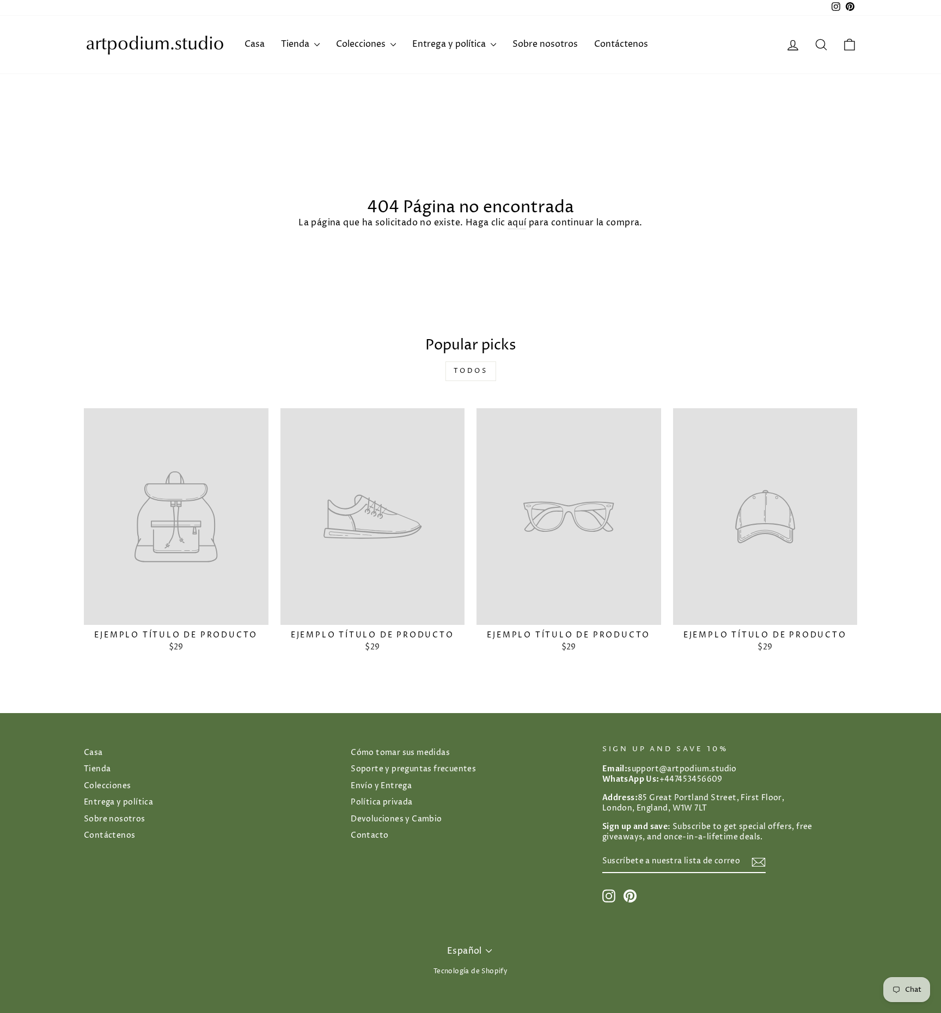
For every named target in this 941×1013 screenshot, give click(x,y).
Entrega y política (450, 44)
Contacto (369, 835)
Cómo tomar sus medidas (400, 753)
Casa (255, 44)
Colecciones (362, 44)
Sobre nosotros (545, 44)
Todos (471, 371)
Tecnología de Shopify (470, 971)
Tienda (296, 44)
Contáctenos (621, 44)
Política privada (381, 802)
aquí (517, 223)
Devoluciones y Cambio (396, 819)
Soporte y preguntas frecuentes (413, 769)
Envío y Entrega (381, 786)
